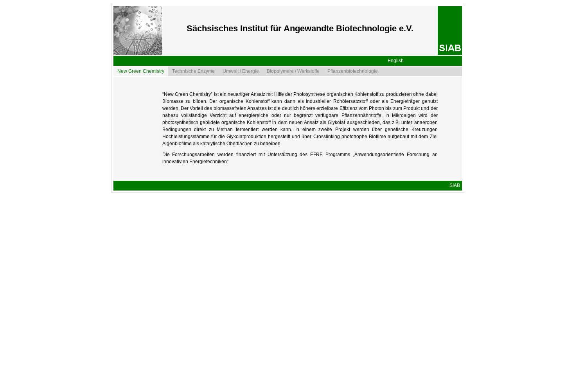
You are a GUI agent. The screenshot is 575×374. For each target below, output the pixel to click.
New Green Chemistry (140, 71)
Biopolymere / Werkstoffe (293, 71)
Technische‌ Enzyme (193, 71)
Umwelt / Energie (241, 71)
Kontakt (452, 205)
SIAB (454, 185)
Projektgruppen (443, 195)
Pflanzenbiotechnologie (352, 71)
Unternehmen (445, 215)
